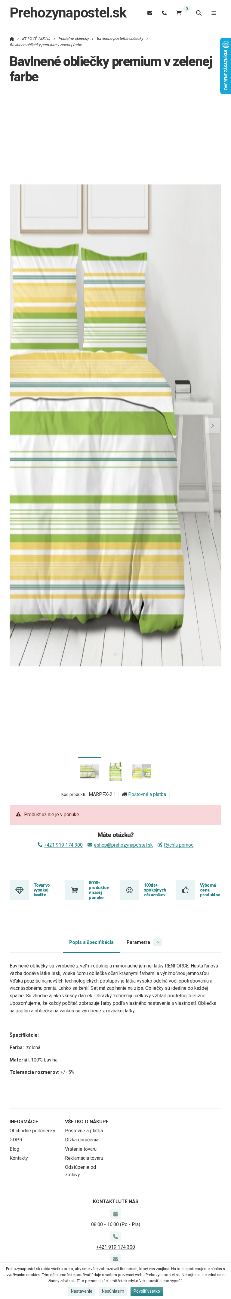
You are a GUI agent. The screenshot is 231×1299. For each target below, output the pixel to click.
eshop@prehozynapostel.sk (123, 845)
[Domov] (12, 38)
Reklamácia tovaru (84, 1158)
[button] (212, 425)
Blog (14, 1149)
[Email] (150, 12)
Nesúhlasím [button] (113, 1291)
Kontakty (19, 1158)
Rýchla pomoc (178, 845)
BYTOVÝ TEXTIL (36, 38)
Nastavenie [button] (81, 1291)
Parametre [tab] (143, 942)
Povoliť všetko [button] (147, 1291)
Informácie (24, 1121)
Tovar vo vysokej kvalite (42, 890)
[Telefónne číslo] (164, 12)
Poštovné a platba (147, 794)
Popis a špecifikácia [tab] (91, 942)
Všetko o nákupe (87, 1121)
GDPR (16, 1140)
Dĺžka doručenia (81, 1140)
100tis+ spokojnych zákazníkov (155, 890)
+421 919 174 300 (63, 845)
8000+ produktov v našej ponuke (99, 890)
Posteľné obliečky (73, 38)
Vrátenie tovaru (81, 1149)
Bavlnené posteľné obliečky (120, 38)
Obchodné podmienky (32, 1131)
